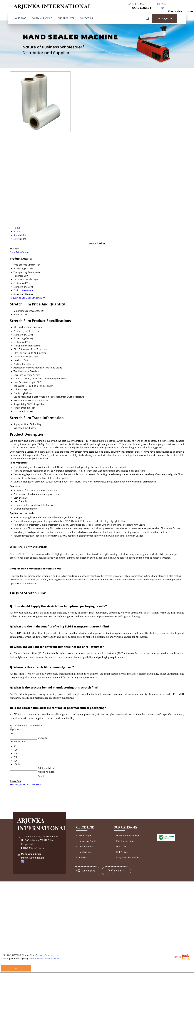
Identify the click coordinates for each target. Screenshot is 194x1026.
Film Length (19, 352)
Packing (17, 363)
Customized (19, 341)
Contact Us (86, 18)
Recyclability (19, 404)
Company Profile (42, 18)
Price (16, 314)
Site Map (83, 858)
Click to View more (23, 290)
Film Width (19, 327)
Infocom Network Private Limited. (44, 958)
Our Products (66, 18)
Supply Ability (20, 424)
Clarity (16, 393)
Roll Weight (19, 385)
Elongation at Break (23, 400)
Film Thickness (21, 349)
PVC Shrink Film (125, 841)
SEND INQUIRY (17, 784)
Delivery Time (20, 427)
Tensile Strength (21, 407)
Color (16, 389)
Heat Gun (121, 847)
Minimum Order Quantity (26, 310)
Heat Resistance (21, 382)
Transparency (20, 345)
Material (17, 378)
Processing (19, 338)
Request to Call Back (20, 297)
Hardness (18, 360)
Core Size (18, 374)
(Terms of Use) (51, 955)
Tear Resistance (21, 371)
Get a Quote (165, 18)
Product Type (20, 330)
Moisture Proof (21, 411)
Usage (16, 396)
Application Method (23, 367)
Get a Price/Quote (19, 252)
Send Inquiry (38, 297)
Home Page (20, 18)
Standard (18, 334)
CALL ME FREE (33, 784)
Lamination (19, 356)
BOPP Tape (122, 852)
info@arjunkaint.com (177, 11)
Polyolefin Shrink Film (128, 858)
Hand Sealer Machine (127, 836)
